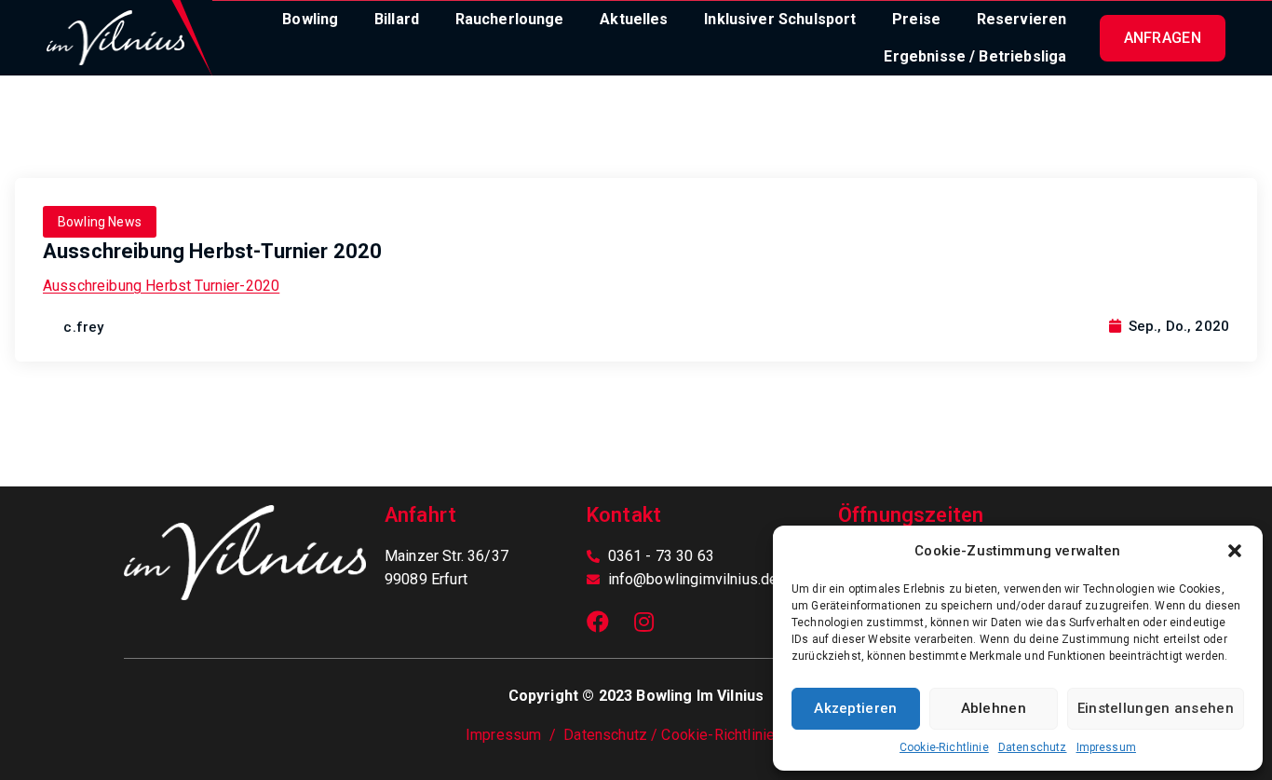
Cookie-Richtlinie (944, 747)
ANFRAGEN (1162, 38)
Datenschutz (1032, 747)
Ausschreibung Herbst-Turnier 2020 (212, 251)
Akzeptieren (855, 708)
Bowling (310, 19)
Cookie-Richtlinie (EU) (733, 735)
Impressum (1106, 747)
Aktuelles (634, 19)
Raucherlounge (509, 19)
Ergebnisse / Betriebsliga (975, 56)
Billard (396, 19)
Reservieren (1022, 19)
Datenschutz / (612, 735)
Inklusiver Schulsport (780, 19)
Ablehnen (993, 708)
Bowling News (100, 221)
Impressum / (514, 735)
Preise (916, 19)
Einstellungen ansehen (1155, 708)
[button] (1234, 550)
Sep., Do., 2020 (1176, 326)
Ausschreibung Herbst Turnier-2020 (161, 285)
